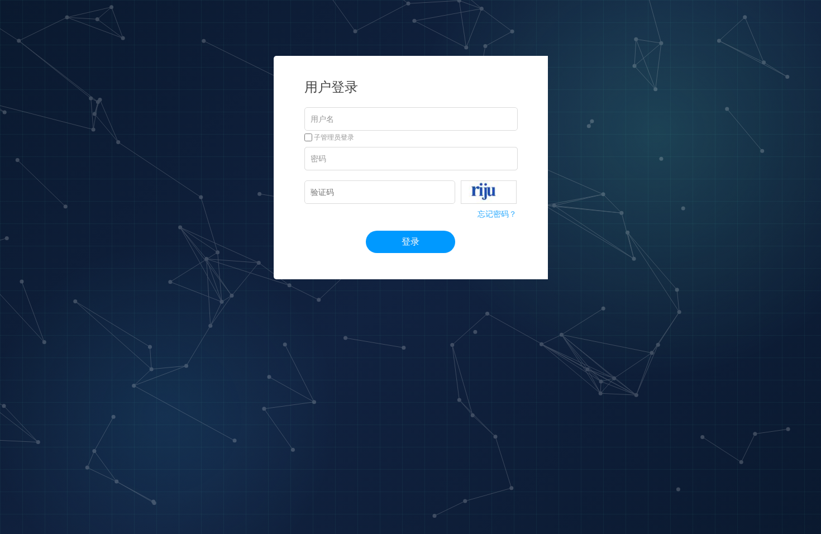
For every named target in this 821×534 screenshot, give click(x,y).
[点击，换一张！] (489, 192)
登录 (410, 241)
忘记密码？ (497, 213)
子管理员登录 (333, 137)
